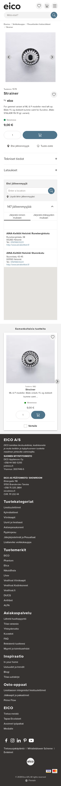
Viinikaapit (9, 517)
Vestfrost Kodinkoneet (16, 585)
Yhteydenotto (11, 629)
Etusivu (7, 24)
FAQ (6, 638)
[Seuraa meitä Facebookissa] (6, 740)
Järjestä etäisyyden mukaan (43, 216)
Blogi (6, 672)
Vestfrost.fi (9, 590)
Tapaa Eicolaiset (12, 718)
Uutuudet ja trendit (14, 667)
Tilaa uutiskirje (12, 677)
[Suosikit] (39, 6)
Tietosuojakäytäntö (14, 748)
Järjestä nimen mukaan (17, 216)
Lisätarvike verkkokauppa (17, 542)
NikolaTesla (10, 570)
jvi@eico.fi (8, 466)
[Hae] (54, 15)
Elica (6, 565)
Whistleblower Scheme (40, 748)
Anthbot (8, 600)
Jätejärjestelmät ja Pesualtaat (20, 537)
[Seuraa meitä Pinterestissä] (25, 740)
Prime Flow (10, 700)
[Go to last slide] (8, 57)
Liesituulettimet (12, 507)
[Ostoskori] (47, 6)
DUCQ (7, 595)
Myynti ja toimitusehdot (16, 648)
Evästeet (8, 752)
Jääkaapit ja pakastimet (16, 695)
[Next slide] (52, 57)
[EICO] (30, 761)
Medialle (8, 728)
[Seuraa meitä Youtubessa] (31, 740)
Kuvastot (8, 633)
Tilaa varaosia (11, 624)
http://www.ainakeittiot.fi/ (17, 245)
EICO (6, 555)
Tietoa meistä (11, 713)
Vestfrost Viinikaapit (15, 580)
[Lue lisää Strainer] (30, 381)
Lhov (6, 575)
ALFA (7, 605)
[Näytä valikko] (54, 6)
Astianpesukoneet (14, 527)
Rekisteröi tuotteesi (14, 643)
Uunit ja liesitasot (13, 522)
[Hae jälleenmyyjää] (51, 190)
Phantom (8, 560)
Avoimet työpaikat (14, 723)
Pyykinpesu (10, 532)
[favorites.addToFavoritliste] (54, 94)
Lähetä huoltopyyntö (15, 619)
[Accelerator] (19, 5)
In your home (11, 662)
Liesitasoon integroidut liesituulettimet (25, 690)
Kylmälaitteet (11, 512)
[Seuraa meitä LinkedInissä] (18, 740)
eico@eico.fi (9, 491)
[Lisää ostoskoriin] (40, 135)
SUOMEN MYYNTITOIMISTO (18, 456)
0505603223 (17, 242)
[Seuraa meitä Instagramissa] (12, 740)
